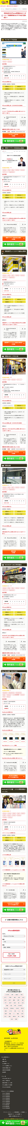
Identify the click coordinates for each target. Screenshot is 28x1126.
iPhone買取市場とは (5, 1057)
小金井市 (10, 1002)
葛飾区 (10, 1016)
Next (24, 366)
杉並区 (15, 1005)
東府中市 (22, 1008)
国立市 (10, 1000)
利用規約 (23, 1112)
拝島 (18, 1002)
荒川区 (5, 1016)
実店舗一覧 (10, 1114)
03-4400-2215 (6, 285)
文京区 (23, 1002)
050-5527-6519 (7, 181)
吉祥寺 (19, 997)
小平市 (5, 1002)
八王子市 (5, 997)
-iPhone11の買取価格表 (6, 1103)
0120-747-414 (6, 389)
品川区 (23, 997)
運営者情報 (16, 1112)
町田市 (6, 1013)
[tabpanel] (14, 366)
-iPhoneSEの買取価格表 (6, 1108)
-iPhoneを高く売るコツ (6, 1078)
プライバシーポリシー (7, 1112)
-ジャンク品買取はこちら (7, 1065)
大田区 (23, 1000)
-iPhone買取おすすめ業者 (7, 1084)
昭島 (11, 1005)
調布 (18, 1016)
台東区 (15, 997)
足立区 (12, 1019)
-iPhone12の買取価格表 (6, 1101)
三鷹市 (12, 994)
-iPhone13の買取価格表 (6, 1099)
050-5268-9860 (7, 69)
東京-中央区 (6, 1008)
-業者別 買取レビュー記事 (7, 1082)
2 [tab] (15, 375)
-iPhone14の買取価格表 (6, 1098)
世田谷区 (16, 994)
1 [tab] (13, 375)
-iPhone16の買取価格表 (6, 1094)
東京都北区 (12, 1008)
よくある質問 (17, 1114)
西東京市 (14, 1016)
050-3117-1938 (7, 703)
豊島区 (23, 1016)
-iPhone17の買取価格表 (6, 1093)
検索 (14, 983)
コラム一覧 (3, 1076)
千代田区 (10, 997)
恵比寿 (15, 1002)
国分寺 (5, 1000)
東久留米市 (20, 1005)
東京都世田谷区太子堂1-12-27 (10, 595)
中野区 (21, 994)
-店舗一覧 (4, 1059)
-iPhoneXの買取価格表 (5, 1104)
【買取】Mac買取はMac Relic (14, 1116)
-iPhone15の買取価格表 (6, 1096)
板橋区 (6, 1011)
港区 (22, 1011)
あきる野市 (7, 994)
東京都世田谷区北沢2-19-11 (9, 66)
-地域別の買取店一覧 (6, 1067)
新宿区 (7, 1005)
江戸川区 (10, 1011)
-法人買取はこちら (5, 1063)
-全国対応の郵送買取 (6, 1070)
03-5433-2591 (6, 598)
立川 (14, 1013)
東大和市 (17, 1008)
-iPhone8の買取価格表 (5, 1106)
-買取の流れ (4, 1061)
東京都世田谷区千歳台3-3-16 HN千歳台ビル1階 (13, 494)
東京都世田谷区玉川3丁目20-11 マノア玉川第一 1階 (14, 385)
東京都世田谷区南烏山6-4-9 (9, 282)
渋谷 (19, 1011)
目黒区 (10, 1013)
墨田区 (14, 1000)
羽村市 (22, 1013)
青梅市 (16, 1019)
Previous (3, 366)
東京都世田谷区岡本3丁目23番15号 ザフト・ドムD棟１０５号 (14, 177)
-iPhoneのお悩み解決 (6, 1087)
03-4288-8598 (6, 497)
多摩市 (18, 1000)
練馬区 (18, 1013)
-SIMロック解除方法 (6, 1080)
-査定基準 (4, 1072)
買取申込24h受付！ (13, 2)
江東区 (15, 1011)
